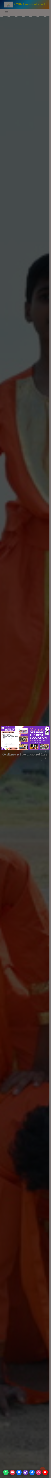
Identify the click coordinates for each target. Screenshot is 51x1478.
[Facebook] (32, 1472)
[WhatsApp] (6, 1472)
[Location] (19, 1472)
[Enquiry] (25, 1472)
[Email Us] (12, 1472)
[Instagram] (38, 1472)
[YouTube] (45, 1472)
